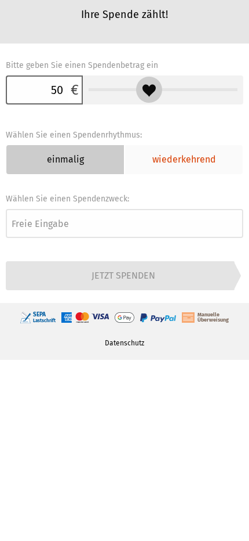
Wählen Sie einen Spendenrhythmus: (74, 135)
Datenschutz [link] (124, 343)
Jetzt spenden (123, 275)
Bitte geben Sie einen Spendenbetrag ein (82, 65)
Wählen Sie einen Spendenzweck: (67, 199)
